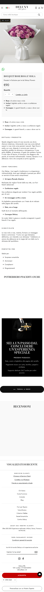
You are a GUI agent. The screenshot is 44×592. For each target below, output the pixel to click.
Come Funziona (22, 494)
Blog (22, 500)
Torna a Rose (23, 389)
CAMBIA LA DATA (22, 95)
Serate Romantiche (22, 516)
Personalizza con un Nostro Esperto (22, 588)
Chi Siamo (22, 491)
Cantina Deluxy (22, 519)
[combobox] (22, 15)
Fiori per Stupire (22, 507)
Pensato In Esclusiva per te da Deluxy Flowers (19, 80)
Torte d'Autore (22, 510)
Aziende (22, 497)
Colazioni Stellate (22, 513)
